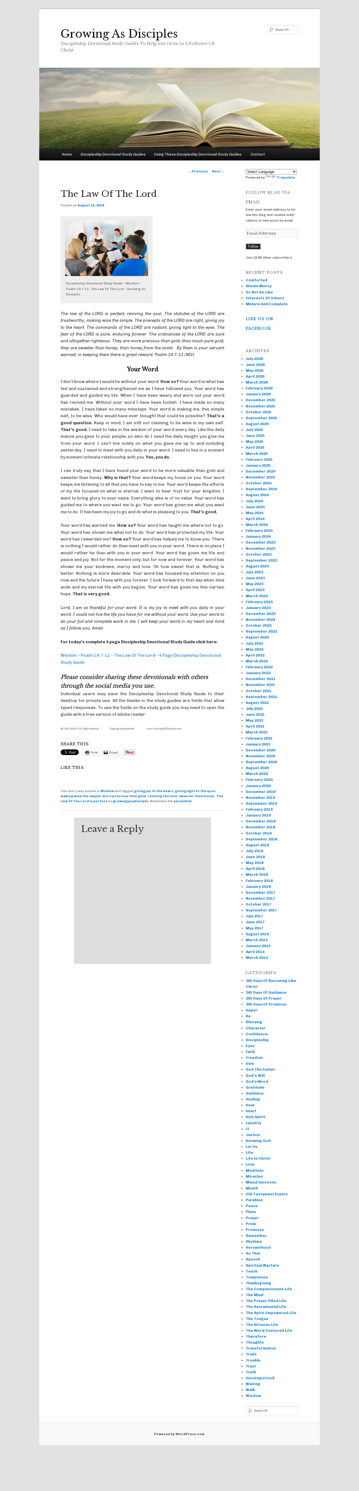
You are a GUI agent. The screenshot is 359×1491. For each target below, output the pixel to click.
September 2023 (261, 560)
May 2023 (254, 584)
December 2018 (260, 821)
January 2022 (258, 673)
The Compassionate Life (269, 1289)
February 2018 (259, 881)
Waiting (253, 1384)
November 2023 (260, 548)
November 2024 (260, 477)
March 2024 (257, 525)
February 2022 (259, 667)
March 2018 (257, 874)
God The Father (260, 1069)
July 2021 (254, 708)
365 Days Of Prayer (264, 998)
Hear (250, 1105)
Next (218, 171)
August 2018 (257, 845)
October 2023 (258, 554)
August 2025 (257, 424)
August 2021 (257, 703)
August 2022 (257, 637)
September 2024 (261, 489)
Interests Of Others (265, 298)
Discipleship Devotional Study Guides (113, 154)
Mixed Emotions (261, 1182)
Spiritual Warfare (262, 1265)
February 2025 (259, 459)
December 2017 (260, 892)
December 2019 (260, 792)
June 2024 (255, 507)
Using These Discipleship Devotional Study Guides (197, 154)
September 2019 (261, 803)
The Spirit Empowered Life (271, 1313)
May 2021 (254, 720)
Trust (251, 1366)
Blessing (254, 1022)
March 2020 (257, 774)
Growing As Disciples (119, 34)
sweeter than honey (197, 796)
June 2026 (255, 365)
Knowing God (258, 1141)
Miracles (254, 1176)
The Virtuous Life (262, 1325)
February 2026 (259, 388)
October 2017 (258, 904)
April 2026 (255, 376)
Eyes (250, 1046)
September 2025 (261, 418)
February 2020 (259, 780)
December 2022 (260, 614)
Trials (251, 1354)
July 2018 (254, 851)
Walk (250, 1390)
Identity (253, 1123)
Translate (286, 177)
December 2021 (260, 679)
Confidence (257, 1034)
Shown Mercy (258, 286)
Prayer (252, 1218)
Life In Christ (258, 1158)
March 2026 (257, 382)
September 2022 (261, 631)
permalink (183, 801)
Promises (255, 1230)
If (247, 1129)
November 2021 (260, 685)
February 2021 (259, 738)
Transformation (261, 1348)
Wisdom (107, 791)
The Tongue (257, 1319)
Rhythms (254, 1241)
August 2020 (257, 768)
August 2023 (257, 566)
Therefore (256, 1336)
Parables (254, 1200)
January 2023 (258, 608)
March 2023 (257, 596)
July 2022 (254, 643)
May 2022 (254, 649)
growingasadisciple (130, 801)
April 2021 (255, 726)
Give (250, 1063)
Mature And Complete (267, 304)
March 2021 (257, 732)
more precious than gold (124, 796)
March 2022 (257, 661)
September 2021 (261, 697)
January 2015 (258, 946)
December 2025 (260, 400)
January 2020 (258, 786)
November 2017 (260, 898)
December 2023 (260, 542)
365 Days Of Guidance (266, 992)
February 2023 (259, 602)
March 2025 (257, 454)
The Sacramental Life (266, 1307)
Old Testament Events (267, 1194)
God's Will (255, 1075)
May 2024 (254, 513)
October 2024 (258, 483)
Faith (250, 1052)
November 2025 (260, 406)
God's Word (257, 1081)
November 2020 (260, 756)
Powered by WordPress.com (179, 1434)
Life (249, 1152)
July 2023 (254, 572)
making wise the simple (81, 796)
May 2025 (254, 441)
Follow (253, 246)
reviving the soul (162, 796)
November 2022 (260, 619)
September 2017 (261, 910)
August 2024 (257, 495)
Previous (198, 171)
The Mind (254, 1295)
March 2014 (257, 958)
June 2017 (255, 922)
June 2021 (255, 714)
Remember (256, 1236)
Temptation (257, 1277)
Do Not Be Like (259, 292)
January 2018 (258, 886)
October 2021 (258, 691)
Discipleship (257, 1040)
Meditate (255, 1170)
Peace (252, 1206)
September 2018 (261, 839)
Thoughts (255, 1342)
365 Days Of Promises (266, 1004)
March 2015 (257, 940)
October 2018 (258, 833)
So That (253, 1253)
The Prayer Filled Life (266, 1301)
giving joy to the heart (153, 791)
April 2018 (255, 869)
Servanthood (258, 1247)
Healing (253, 1099)
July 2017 (254, 916)
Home (67, 154)
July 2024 (254, 501)
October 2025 (258, 412)
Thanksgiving (258, 1283)
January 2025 (258, 465)
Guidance (255, 1093)
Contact (257, 154)
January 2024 (258, 536)
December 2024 (260, 471)
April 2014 (255, 952)
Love (250, 1164)
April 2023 (255, 590)
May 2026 (254, 370)
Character (256, 1028)
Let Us (251, 1147)
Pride (251, 1224)
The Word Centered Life (269, 1330)
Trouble (253, 1360)
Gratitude (255, 1087)
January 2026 (258, 394)
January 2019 (258, 815)
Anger (251, 1010)
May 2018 (254, 863)
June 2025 (255, 436)
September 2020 (261, 762)
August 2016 (257, 934)
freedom (254, 1057)
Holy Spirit (255, 1117)
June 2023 (255, 578)
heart (251, 1111)
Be (248, 1016)
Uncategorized (260, 1378)
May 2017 (254, 928)
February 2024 (259, 530)
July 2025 (254, 430)
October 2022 (258, 625)
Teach (251, 1271)
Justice (253, 1135)
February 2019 (259, 809)
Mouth (252, 1188)
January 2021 (258, 744)
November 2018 (260, 827)
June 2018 (255, 857)
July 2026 (254, 359)
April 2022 (255, 655)
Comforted (256, 280)
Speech (253, 1259)
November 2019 (260, 797)
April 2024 (255, 519)
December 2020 (260, 750)
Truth (251, 1372)
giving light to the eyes (195, 791)
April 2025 (255, 447)
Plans (251, 1212)
